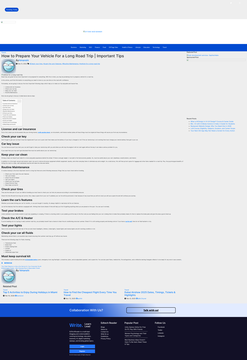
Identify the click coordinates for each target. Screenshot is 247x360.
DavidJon (19, 296)
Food (104, 47)
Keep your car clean (8, 109)
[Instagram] (239, 2)
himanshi (24, 60)
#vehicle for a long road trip (89, 64)
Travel (165, 47)
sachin (80, 298)
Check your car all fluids (10, 122)
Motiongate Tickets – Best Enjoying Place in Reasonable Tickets (21, 268)
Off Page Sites (113, 47)
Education (146, 47)
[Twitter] (231, 2)
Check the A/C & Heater (9, 118)
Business (74, 47)
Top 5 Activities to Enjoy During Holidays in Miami (30, 292)
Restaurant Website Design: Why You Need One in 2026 (40, 12)
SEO (90, 47)
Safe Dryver (142, 298)
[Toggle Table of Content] (18, 101)
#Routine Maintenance (70, 64)
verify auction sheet (44, 132)
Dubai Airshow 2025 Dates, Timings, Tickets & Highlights (149, 293)
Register (82, 351)
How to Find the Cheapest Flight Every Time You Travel (90, 293)
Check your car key (8, 105)
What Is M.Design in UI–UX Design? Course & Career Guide (41, 3)
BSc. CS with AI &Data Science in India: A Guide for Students (42, 7)
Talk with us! (151, 310)
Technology (156, 47)
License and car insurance (10, 103)
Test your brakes (7, 117)
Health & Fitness (127, 47)
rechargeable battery (31, 259)
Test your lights (8, 120)
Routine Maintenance (9, 111)
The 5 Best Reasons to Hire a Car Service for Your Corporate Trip (20, 266)
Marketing (83, 47)
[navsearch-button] (238, 47)
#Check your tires (36, 64)
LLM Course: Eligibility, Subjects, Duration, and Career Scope (42, 16)
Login (82, 346)
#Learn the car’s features (52, 64)
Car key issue (7, 107)
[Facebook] (226, 2)
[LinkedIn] (235, 2)
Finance (97, 47)
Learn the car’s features (9, 115)
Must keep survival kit (9, 124)
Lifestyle (138, 47)
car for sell (129, 221)
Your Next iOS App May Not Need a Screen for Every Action (213, 131)
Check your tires (7, 113)
